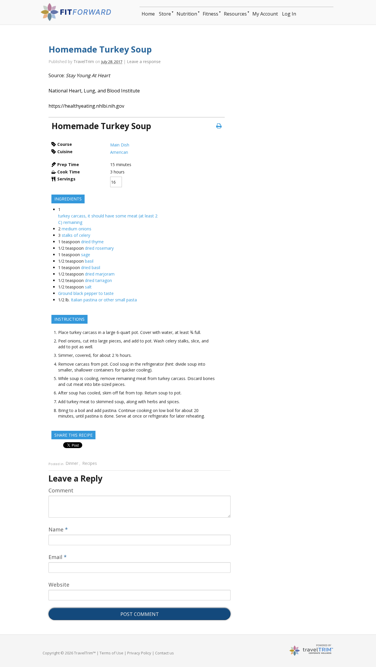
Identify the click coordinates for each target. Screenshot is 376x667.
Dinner (72, 463)
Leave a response (144, 61)
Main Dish (119, 145)
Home (148, 14)
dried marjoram (100, 274)
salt (88, 287)
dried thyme (92, 241)
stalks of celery (76, 235)
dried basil (90, 267)
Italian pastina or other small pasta (104, 300)
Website (58, 584)
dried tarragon (98, 280)
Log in (289, 14)
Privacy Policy (139, 653)
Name (58, 529)
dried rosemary (99, 248)
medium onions (76, 229)
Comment (60, 490)
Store (165, 14)
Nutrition (187, 14)
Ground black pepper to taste (86, 293)
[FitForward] (78, 19)
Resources (235, 14)
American (119, 152)
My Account (265, 14)
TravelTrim (83, 61)
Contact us (164, 653)
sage (85, 254)
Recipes (89, 463)
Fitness (210, 14)
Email (57, 556)
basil (89, 261)
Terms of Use (111, 653)
